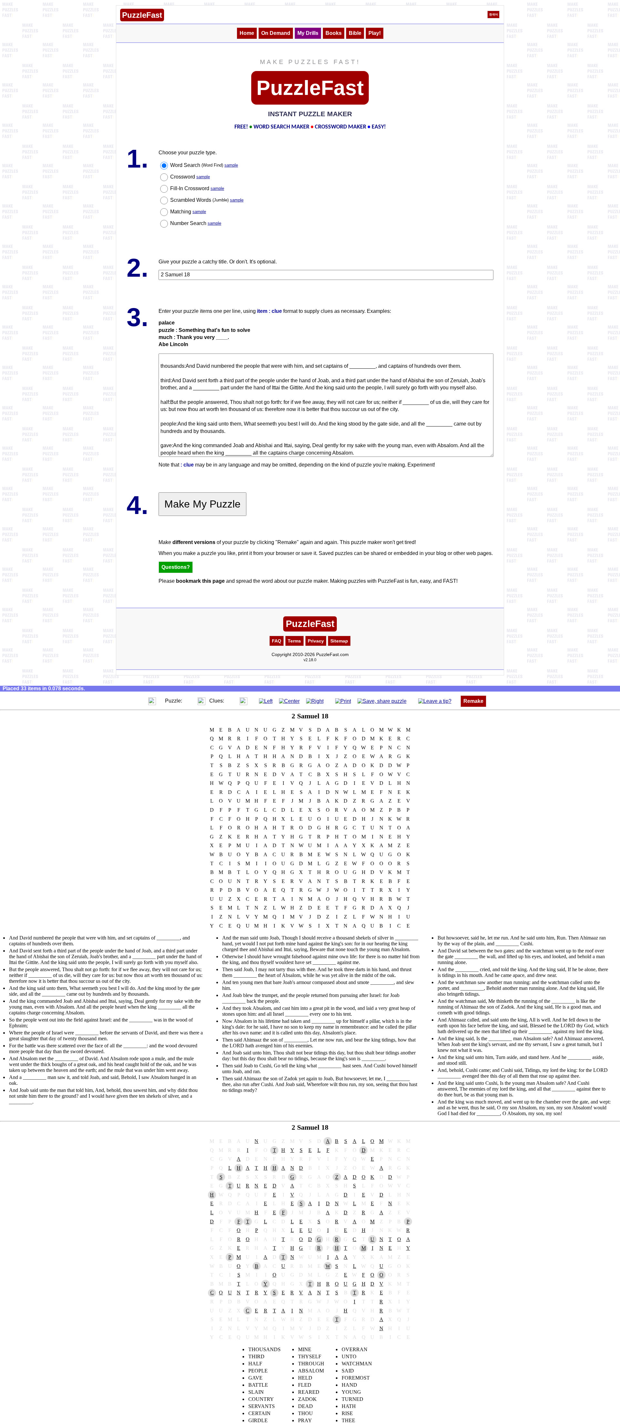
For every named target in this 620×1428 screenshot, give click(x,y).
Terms (294, 640)
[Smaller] (139, 701)
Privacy (316, 640)
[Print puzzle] (343, 701)
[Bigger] (152, 701)
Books (334, 33)
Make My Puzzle (202, 504)
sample (231, 165)
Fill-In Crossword (197, 188)
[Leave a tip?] (434, 701)
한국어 (493, 14)
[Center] (289, 701)
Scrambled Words (206, 200)
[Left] (266, 701)
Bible (355, 33)
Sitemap (339, 640)
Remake (473, 701)
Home (247, 33)
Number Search (195, 223)
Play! (374, 33)
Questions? (175, 567)
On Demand (275, 33)
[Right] (315, 701)
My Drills (307, 33)
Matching (188, 211)
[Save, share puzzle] (382, 701)
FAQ (276, 640)
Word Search (204, 165)
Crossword (190, 177)
